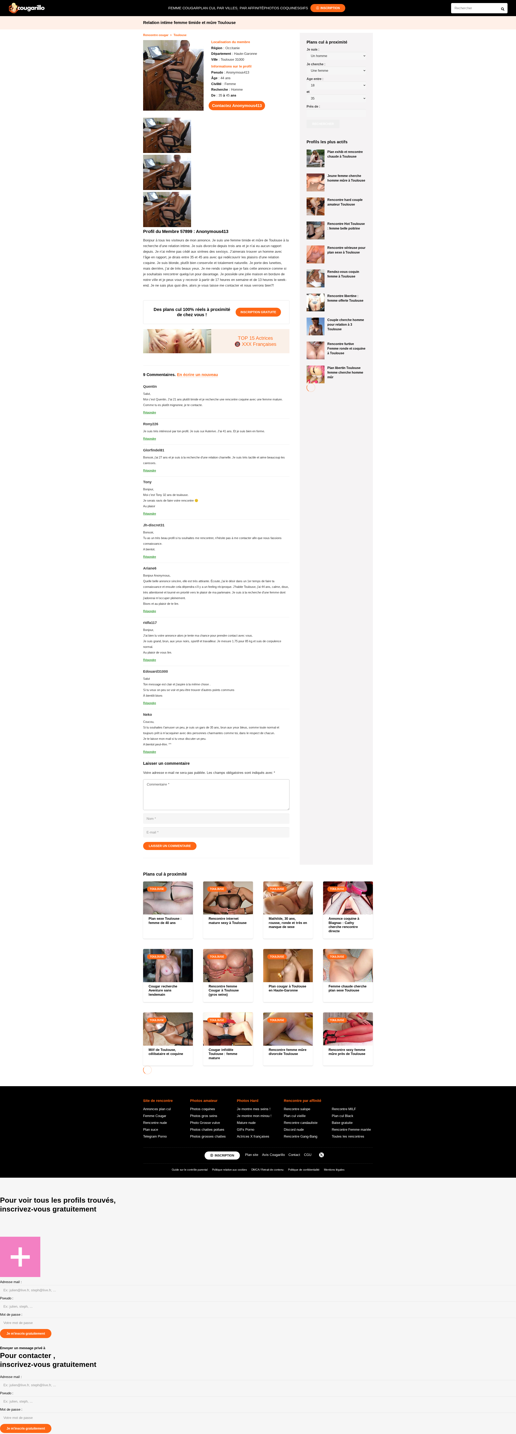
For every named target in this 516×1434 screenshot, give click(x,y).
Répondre (149, 412)
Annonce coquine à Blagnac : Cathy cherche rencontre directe (344, 925)
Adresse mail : (11, 1282)
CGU (307, 1155)
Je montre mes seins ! (253, 1109)
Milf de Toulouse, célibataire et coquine (166, 1052)
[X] (321, 1155)
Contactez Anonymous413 (237, 105)
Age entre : (315, 79)
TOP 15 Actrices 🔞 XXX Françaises (255, 341)
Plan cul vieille (295, 1116)
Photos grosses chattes (208, 1136)
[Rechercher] (503, 9)
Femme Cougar (154, 1116)
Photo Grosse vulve (205, 1123)
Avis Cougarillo (273, 1155)
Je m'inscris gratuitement (25, 1333)
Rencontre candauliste (300, 1123)
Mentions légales (334, 1169)
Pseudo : (6, 1298)
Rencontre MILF (344, 1109)
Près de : (313, 106)
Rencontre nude (155, 1123)
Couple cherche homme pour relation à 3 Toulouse (345, 324)
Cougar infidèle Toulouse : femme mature (223, 1054)
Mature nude (246, 1123)
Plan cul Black (342, 1116)
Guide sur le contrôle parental (190, 1169)
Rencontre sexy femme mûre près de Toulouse (347, 1052)
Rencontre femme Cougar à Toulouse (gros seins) (224, 990)
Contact (294, 1155)
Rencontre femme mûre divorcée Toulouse (287, 1052)
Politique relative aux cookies (229, 1169)
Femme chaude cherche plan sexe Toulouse (347, 988)
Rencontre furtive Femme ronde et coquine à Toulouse (346, 348)
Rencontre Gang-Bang (300, 1136)
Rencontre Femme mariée (351, 1130)
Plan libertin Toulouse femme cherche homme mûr (345, 372)
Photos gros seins (203, 1116)
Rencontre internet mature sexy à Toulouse (228, 921)
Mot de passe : (11, 1315)
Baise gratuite (342, 1123)
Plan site (251, 1155)
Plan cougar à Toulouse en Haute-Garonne (287, 988)
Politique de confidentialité (303, 1169)
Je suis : (313, 49)
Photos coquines (202, 1109)
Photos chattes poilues (207, 1130)
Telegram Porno (155, 1136)
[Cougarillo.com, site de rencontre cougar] (27, 8)
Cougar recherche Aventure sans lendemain (163, 990)
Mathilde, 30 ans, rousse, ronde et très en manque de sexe (288, 923)
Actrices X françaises (253, 1136)
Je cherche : (316, 64)
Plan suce (150, 1130)
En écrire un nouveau (197, 374)
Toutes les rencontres (348, 1136)
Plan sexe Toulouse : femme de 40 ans (165, 921)
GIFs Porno (245, 1130)
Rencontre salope (297, 1109)
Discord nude (294, 1130)
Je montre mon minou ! (254, 1116)
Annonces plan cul (157, 1109)
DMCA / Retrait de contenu (267, 1169)
